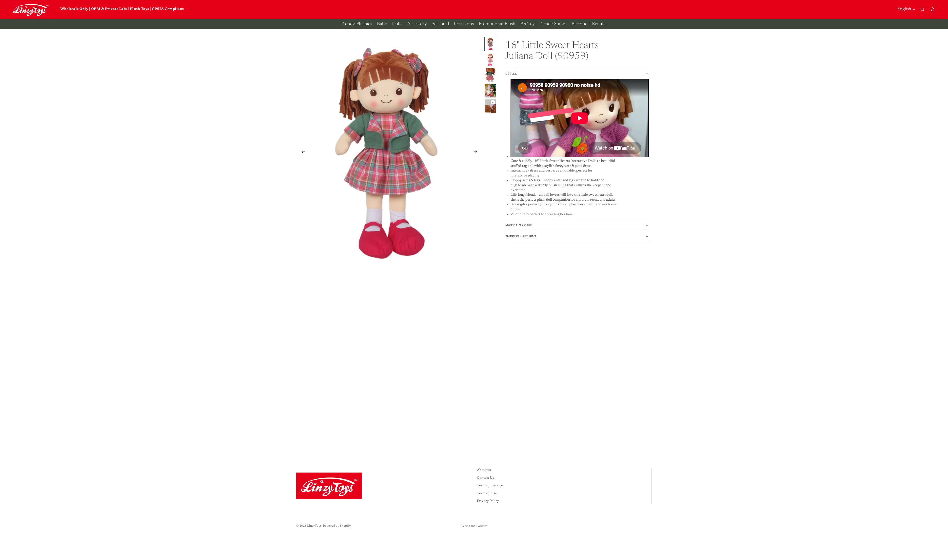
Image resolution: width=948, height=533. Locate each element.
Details (511, 74)
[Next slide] (476, 152)
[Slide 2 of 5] (490, 59)
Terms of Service (490, 485)
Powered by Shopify (337, 525)
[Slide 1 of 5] (490, 44)
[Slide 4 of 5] (490, 90)
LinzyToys (314, 525)
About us (484, 470)
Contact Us (485, 478)
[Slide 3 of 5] (490, 75)
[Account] (932, 9)
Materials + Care (518, 225)
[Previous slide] (301, 152)
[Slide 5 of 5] (490, 106)
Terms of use (487, 493)
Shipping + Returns (520, 236)
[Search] (922, 9)
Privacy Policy (488, 501)
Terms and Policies (474, 526)
